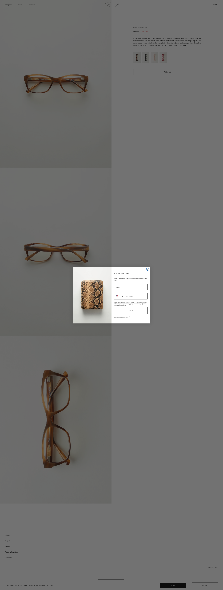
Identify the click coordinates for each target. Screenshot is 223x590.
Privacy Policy (120, 305)
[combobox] (119, 296)
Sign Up (131, 310)
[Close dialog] (147, 269)
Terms (125, 305)
